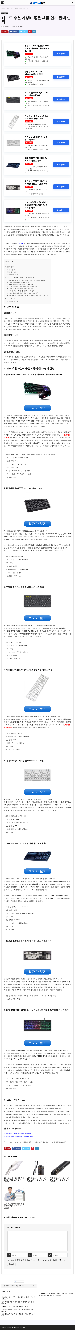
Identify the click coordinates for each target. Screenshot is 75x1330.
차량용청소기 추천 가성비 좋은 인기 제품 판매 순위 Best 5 (60, 1180)
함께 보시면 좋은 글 (12, 301)
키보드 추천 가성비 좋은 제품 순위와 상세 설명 (19, 277)
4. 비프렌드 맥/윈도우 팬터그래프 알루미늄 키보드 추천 (23, 286)
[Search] (72, 2)
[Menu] (2, 2)
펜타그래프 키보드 (12, 274)
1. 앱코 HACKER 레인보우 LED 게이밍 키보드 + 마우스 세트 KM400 (26, 280)
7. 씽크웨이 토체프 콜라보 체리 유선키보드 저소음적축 (22, 293)
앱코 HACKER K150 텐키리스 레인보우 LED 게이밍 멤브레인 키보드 (36, 205)
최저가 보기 (61, 54)
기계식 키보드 (11, 270)
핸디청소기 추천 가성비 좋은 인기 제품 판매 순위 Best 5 (14, 1180)
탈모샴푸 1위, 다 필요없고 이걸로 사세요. (14, 1306)
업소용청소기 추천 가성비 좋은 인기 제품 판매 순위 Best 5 (37, 1180)
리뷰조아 (6, 26)
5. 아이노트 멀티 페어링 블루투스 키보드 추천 (20, 288)
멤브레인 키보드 (12, 272)
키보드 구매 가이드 (11, 298)
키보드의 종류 (9, 267)
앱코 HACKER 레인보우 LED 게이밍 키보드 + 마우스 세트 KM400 (37, 48)
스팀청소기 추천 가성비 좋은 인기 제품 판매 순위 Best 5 (14, 1206)
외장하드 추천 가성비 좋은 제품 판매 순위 (18, 1136)
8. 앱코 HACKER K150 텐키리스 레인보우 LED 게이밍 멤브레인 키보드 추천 (28, 295)
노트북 (26, 232)
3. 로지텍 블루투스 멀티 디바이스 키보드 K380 (20, 284)
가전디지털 (4, 13)
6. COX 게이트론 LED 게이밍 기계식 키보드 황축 (20, 291)
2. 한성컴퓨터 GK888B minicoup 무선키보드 (19, 282)
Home (3, 8)
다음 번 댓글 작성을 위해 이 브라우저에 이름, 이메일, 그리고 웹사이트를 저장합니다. (37, 1260)
